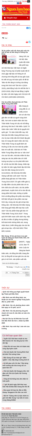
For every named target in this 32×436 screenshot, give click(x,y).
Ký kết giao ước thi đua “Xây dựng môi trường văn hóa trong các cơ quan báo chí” (15, 365)
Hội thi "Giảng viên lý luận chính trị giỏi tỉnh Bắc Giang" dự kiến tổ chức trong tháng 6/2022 (15, 398)
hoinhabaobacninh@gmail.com (16, 432)
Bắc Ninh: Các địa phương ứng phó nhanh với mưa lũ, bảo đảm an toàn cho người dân (16, 313)
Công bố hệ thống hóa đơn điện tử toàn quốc (15, 380)
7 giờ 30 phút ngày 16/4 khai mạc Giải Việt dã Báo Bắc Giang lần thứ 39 (15, 386)
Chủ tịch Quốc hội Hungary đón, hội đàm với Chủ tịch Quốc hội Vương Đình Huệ (15, 373)
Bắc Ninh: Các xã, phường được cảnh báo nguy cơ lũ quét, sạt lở (15, 306)
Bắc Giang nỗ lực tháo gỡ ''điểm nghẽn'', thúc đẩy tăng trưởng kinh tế (15, 359)
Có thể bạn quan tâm (12, 335)
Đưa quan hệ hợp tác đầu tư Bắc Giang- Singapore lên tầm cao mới (14, 391)
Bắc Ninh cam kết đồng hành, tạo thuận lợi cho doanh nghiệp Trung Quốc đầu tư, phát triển (16, 300)
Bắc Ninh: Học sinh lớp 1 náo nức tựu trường (16, 327)
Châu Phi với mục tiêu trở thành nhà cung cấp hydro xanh (15, 347)
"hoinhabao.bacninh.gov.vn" (23, 421)
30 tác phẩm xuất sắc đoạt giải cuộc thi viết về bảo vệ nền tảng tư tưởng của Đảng (15, 52)
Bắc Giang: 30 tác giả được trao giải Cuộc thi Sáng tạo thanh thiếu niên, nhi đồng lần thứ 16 (15, 237)
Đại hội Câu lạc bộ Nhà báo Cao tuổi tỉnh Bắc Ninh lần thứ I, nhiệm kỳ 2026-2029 (15, 321)
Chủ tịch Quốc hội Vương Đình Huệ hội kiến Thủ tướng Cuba (15, 353)
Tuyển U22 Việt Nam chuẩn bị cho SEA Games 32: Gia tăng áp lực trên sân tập (15, 341)
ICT (11, 434)
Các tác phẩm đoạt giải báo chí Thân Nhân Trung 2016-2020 (14, 103)
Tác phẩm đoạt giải (11, 24)
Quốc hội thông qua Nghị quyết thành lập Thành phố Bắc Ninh (15, 293)
